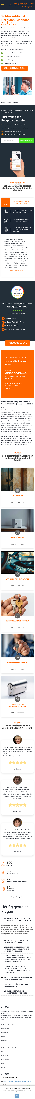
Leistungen (4, 1032)
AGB (2, 1051)
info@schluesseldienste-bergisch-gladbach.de (15, 377)
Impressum (4, 1055)
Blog (2, 1063)
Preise (3, 1036)
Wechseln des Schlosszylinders (17, 705)
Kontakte (4, 1040)
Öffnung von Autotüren (17, 579)
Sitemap (3, 1067)
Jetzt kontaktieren (16, 271)
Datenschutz (5, 1059)
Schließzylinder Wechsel (17, 663)
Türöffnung (17, 496)
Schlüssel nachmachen (17, 621)
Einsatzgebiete (5, 1028)
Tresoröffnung (17, 537)
